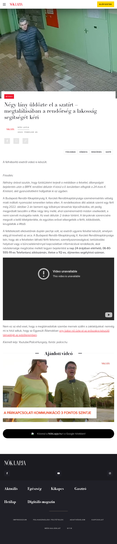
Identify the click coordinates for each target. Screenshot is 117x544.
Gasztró (80, 488)
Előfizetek (105, 4)
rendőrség (96, 152)
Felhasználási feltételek (48, 520)
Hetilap (10, 501)
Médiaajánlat (53, 528)
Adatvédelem (77, 520)
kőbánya (83, 152)
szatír (108, 152)
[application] (58, 390)
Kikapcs (57, 488)
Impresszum (20, 520)
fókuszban (70, 152)
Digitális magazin (41, 501)
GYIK (69, 528)
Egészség (35, 488)
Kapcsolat (98, 520)
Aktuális (9, 96)
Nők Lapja (16, 4)
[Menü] (4, 4)
